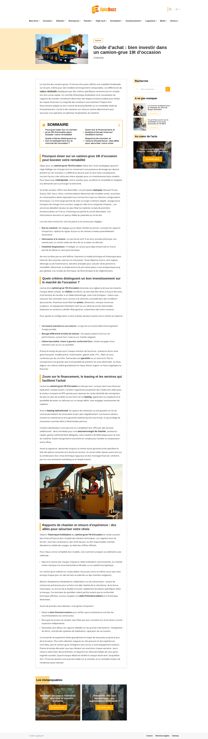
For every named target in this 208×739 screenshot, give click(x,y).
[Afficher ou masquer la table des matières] (94, 125)
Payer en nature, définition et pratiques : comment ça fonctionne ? (152, 151)
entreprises (62, 180)
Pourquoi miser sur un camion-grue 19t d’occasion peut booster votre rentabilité (61, 132)
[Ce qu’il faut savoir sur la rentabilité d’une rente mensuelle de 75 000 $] (139, 124)
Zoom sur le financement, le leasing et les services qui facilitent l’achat (100, 132)
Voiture (98, 40)
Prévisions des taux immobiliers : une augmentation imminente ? (104, 698)
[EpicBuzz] (104, 9)
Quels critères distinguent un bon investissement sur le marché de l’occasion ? (60, 140)
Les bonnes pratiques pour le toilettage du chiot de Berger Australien (159, 107)
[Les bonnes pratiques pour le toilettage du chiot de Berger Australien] (139, 109)
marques (97, 190)
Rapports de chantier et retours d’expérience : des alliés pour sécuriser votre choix (102, 140)
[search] (170, 9)
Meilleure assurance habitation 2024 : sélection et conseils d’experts (58, 698)
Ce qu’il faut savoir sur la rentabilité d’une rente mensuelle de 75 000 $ (158, 122)
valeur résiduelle (48, 91)
